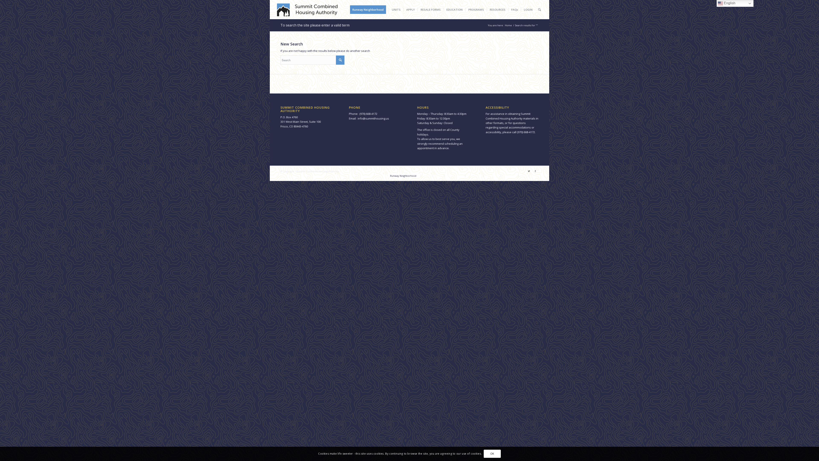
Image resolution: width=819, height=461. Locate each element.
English (729, 3)
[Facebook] (535, 171)
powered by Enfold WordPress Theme (363, 171)
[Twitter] (529, 171)
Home (508, 25)
